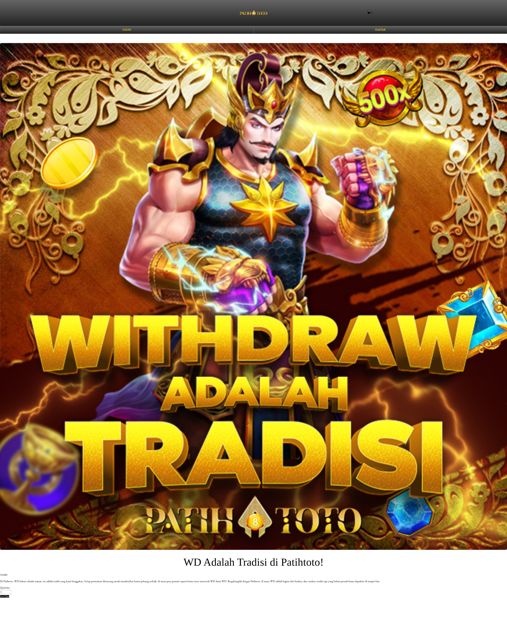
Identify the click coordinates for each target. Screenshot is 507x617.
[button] (4, 596)
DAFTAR (380, 29)
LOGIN (127, 29)
